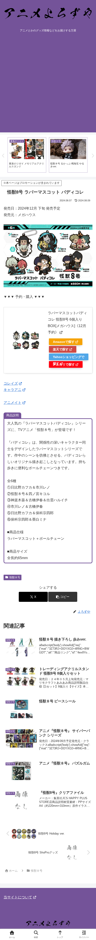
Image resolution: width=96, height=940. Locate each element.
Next (92, 156)
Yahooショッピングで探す (68, 357)
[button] (62, 597)
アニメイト (12, 402)
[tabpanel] (27, 155)
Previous (3, 156)
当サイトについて (18, 897)
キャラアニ (12, 390)
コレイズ (11, 383)
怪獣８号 (14, 577)
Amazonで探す (64, 342)
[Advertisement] (48, 84)
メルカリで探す (64, 364)
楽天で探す (61, 349)
